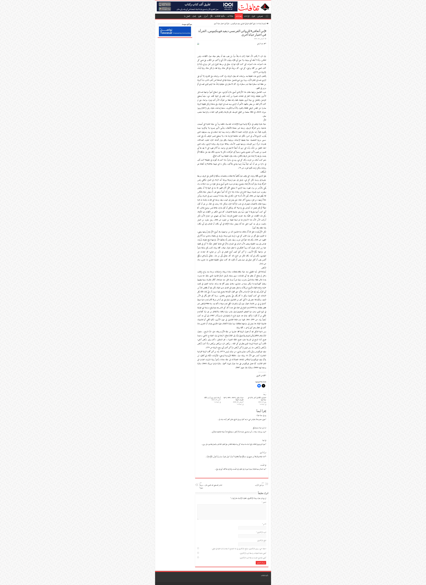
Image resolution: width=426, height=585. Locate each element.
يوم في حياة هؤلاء (261, 415)
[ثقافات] (253, 6)
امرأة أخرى (263, 452)
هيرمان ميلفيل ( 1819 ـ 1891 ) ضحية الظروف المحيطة (233, 398)
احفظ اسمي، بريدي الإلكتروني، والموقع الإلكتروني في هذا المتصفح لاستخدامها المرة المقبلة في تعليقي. (239, 548)
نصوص (260, 16)
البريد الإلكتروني (261, 532)
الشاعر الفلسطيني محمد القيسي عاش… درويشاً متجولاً (211, 485)
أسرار (206, 16)
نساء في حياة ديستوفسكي (259, 427)
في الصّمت (263, 465)
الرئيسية (267, 16)
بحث (194, 16)
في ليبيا (264, 440)
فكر (211, 16)
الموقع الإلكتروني (261, 540)
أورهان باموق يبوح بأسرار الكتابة (212, 397)
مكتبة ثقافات (220, 16)
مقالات (230, 16)
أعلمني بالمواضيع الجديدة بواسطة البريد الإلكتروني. (253, 557)
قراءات (246, 16)
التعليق (264, 502)
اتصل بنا (187, 16)
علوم (199, 16)
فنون (253, 16)
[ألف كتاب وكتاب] (197, 6)
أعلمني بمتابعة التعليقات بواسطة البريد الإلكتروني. (253, 553)
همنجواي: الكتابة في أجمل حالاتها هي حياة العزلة (257, 398)
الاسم (264, 524)
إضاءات (239, 16)
